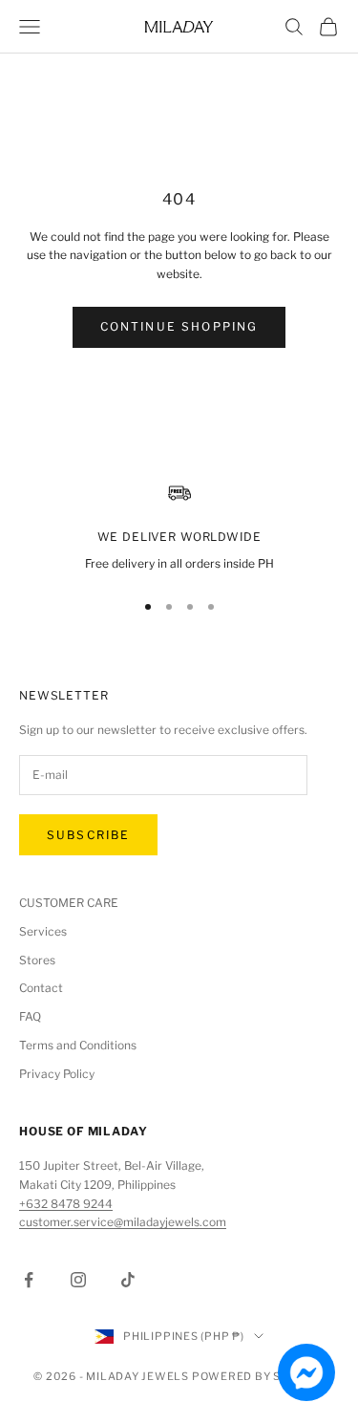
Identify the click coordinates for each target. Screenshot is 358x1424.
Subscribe (88, 835)
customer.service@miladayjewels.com (122, 1222)
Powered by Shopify (258, 1376)
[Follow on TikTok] (127, 1279)
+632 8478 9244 (66, 1204)
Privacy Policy (57, 1074)
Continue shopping (179, 326)
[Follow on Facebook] (28, 1279)
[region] (179, 527)
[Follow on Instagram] (78, 1279)
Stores (37, 960)
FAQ (30, 1016)
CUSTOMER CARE (68, 902)
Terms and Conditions (78, 1045)
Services (43, 931)
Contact (41, 988)
